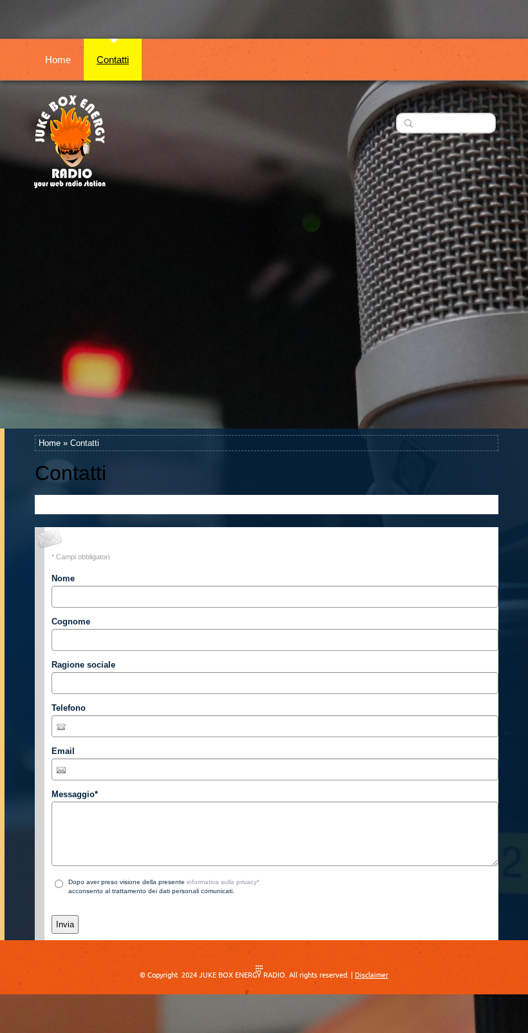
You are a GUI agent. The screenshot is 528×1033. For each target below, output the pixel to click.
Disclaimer (371, 975)
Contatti (113, 59)
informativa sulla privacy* (223, 881)
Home (58, 59)
